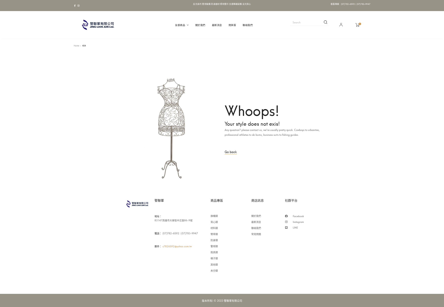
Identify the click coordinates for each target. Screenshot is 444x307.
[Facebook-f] (75, 6)
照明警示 (224, 4)
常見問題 (256, 234)
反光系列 (197, 4)
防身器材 (215, 4)
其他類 (214, 264)
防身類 (214, 240)
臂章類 (214, 234)
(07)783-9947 (363, 4)
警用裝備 (206, 4)
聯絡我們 (248, 25)
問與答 (232, 25)
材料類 (214, 228)
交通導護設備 (235, 4)
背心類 (214, 222)
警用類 (214, 246)
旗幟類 (214, 215)
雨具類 (214, 252)
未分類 (214, 270)
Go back (231, 151)
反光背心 (246, 4)
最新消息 (217, 25)
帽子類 (214, 258)
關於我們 (200, 25)
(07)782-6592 (348, 4)
